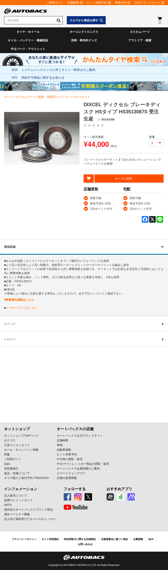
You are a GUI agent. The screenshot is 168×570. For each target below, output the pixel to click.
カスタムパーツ (140, 31)
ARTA (7, 504)
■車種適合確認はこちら (19, 299)
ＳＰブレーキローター (73, 96)
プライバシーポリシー (24, 539)
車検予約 (120, 2)
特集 (7, 454)
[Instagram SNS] (78, 497)
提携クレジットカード (18, 500)
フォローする (75, 489)
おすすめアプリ (119, 489)
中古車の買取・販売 (70, 459)
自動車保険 (64, 449)
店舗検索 (73, 2)
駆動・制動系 (47, 96)
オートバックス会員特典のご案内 (78, 468)
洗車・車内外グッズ (84, 40)
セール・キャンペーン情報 (21, 449)
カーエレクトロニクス (84, 31)
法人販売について (15, 495)
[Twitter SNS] (88, 497)
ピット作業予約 (97, 2)
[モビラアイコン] (131, 497)
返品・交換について (17, 473)
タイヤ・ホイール (28, 31)
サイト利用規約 (50, 539)
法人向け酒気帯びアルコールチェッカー (30, 519)
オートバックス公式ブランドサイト (80, 435)
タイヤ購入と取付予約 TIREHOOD (26, 478)
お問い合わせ (85, 544)
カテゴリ (10, 440)
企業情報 (138, 539)
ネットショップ (17, 429)
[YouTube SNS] (75, 507)
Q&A (7, 463)
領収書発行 (11, 468)
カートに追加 (123, 178)
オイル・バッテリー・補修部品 (28, 40)
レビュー (10, 339)
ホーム (8, 96)
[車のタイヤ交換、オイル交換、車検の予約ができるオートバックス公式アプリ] (110, 497)
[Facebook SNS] (67, 497)
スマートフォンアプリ (71, 473)
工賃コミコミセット (17, 445)
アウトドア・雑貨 (139, 40)
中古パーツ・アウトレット (28, 48)
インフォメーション (20, 489)
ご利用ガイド (54, 2)
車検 (59, 445)
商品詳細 (10, 246)
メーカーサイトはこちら (21, 307)
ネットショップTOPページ (21, 435)
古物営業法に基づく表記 (114, 539)
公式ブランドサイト (147, 2)
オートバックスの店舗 (75, 429)
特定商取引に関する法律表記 (80, 539)
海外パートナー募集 (17, 514)
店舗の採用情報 (67, 478)
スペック (10, 323)
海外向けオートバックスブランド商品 (28, 509)
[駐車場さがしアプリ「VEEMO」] (120, 497)
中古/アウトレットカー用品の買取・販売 (83, 463)
